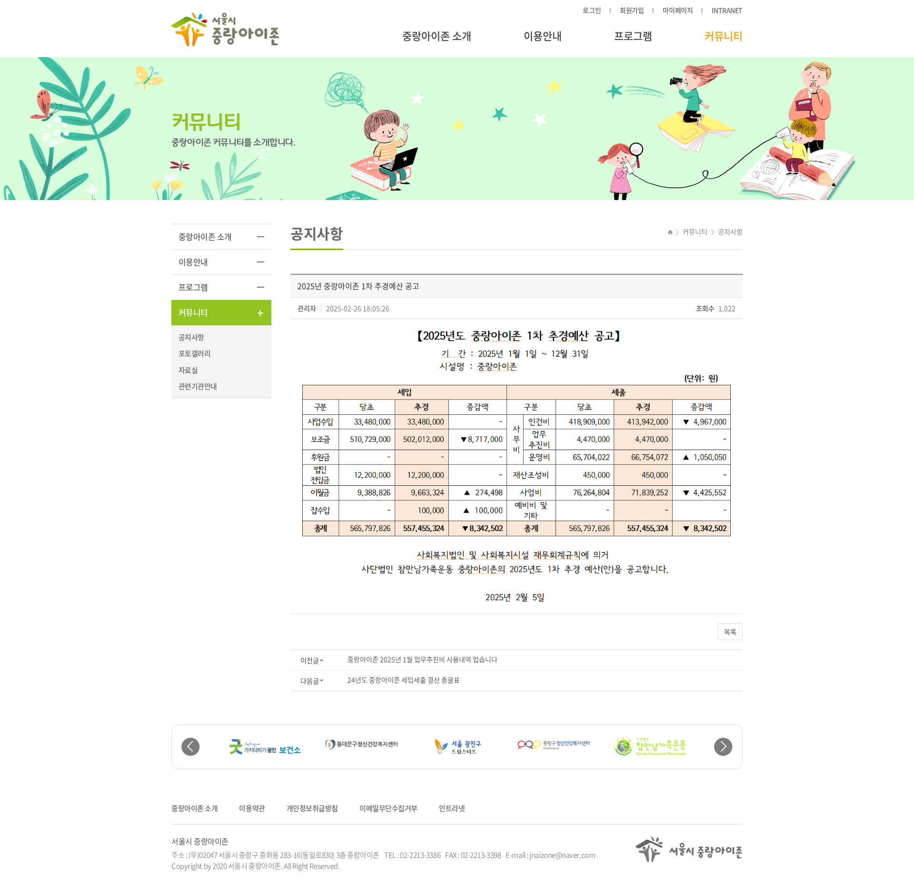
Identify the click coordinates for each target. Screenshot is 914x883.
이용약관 (252, 808)
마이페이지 (678, 10)
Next (723, 747)
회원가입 (632, 10)
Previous (190, 747)
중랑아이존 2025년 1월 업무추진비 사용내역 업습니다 (422, 659)
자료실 (188, 370)
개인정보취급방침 (312, 808)
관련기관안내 (198, 386)
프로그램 (633, 35)
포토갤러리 (194, 353)
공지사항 (191, 337)
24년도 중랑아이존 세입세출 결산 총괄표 (404, 679)
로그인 (592, 10)
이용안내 (543, 35)
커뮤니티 (724, 35)
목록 (730, 631)
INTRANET (727, 10)
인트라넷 (452, 808)
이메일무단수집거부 (388, 808)
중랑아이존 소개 (436, 35)
